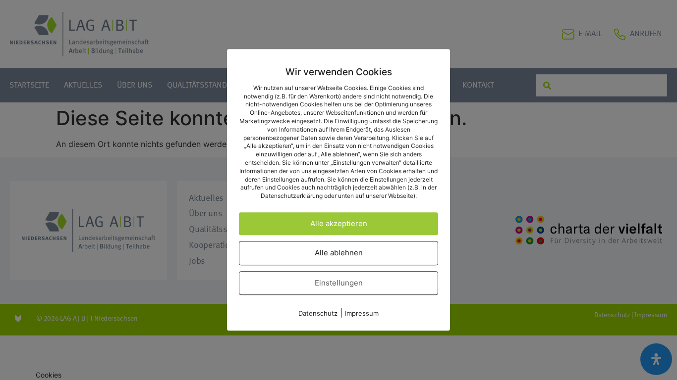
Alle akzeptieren (338, 223)
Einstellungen (339, 282)
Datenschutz (318, 314)
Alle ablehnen (339, 253)
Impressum (362, 314)
